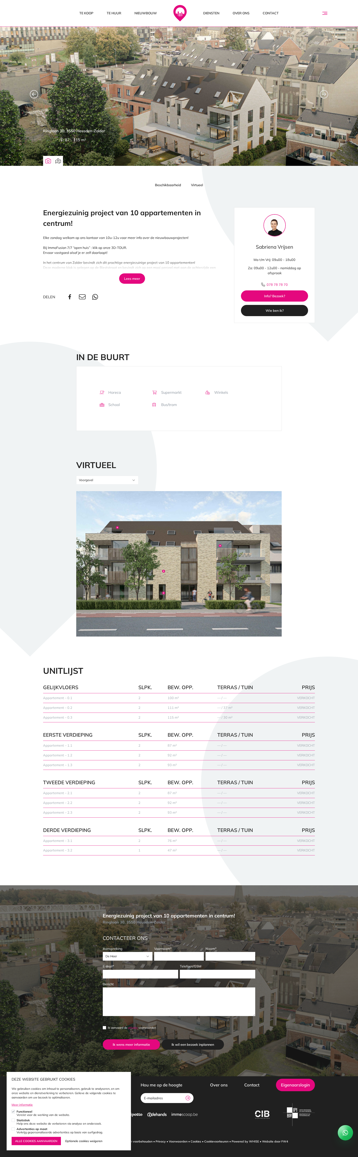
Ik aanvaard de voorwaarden (132, 1027)
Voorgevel (86, 480)
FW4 (284, 1141)
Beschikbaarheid (168, 185)
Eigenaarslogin (295, 1084)
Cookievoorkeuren (216, 1141)
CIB (262, 1115)
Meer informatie (22, 1105)
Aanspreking (112, 949)
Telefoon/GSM (190, 966)
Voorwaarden (178, 1141)
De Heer (111, 956)
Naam (210, 949)
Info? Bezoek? (274, 296)
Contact (271, 13)
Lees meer (132, 278)
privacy (133, 1028)
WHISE (254, 1141)
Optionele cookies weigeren (83, 1141)
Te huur (114, 13)
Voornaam (162, 949)
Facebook (70, 297)
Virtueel (197, 185)
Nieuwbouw (145, 13)
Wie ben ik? (275, 310)
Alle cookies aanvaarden (36, 1141)
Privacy (161, 1141)
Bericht (108, 984)
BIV (299, 1114)
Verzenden (188, 1098)
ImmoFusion (180, 13)
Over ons (241, 13)
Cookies (196, 1141)
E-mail (108, 966)
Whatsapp (95, 297)
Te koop (86, 13)
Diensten (211, 13)
